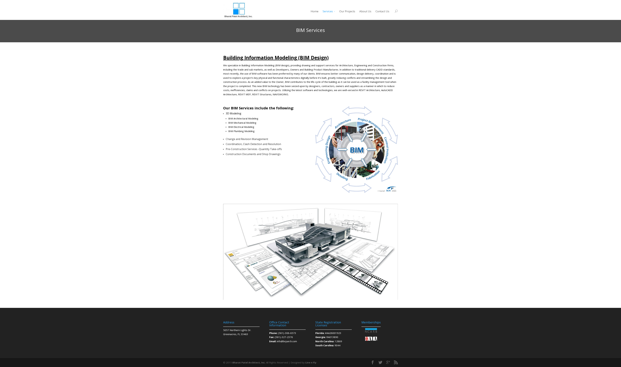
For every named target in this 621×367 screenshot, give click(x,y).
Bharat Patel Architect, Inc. (248, 362)
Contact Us (382, 11)
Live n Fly (310, 362)
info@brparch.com (287, 341)
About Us (365, 11)
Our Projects (347, 11)
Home (314, 11)
